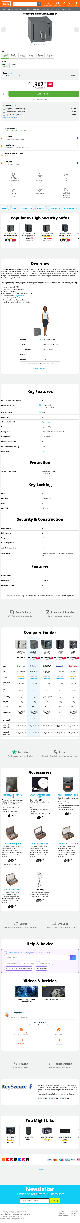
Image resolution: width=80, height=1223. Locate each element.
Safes (4, 9)
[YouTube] (7, 1159)
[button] (40, 369)
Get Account (19, 1216)
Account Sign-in (10, 1216)
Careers (60, 1218)
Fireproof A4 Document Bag (12, 796)
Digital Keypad (20, 296)
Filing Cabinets (45, 9)
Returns (73, 1218)
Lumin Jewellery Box (12, 843)
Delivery (73, 1216)
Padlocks (28, 9)
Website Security (63, 1216)
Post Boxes (36, 9)
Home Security (55, 9)
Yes (43, 451)
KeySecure (41, 1085)
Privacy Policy (28, 1214)
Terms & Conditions (17, 1214)
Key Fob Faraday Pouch (68, 795)
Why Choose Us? (63, 1213)
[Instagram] (23, 1159)
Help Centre (74, 1211)
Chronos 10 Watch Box (68, 843)
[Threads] (27, 1159)
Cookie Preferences (5, 1214)
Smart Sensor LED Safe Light (40, 796)
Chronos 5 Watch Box (12, 890)
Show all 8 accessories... (11, 118)
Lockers (10, 9)
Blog (69, 9)
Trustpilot (39, 1169)
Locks (16, 9)
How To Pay (74, 1213)
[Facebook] (19, 1159)
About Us (61, 1211)
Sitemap (2, 1216)
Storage (64, 9)
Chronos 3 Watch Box (39, 843)
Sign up (54, 1200)
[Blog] (3, 1159)
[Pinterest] (11, 1159)
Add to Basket (43, 94)
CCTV (21, 9)
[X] (15, 1159)
